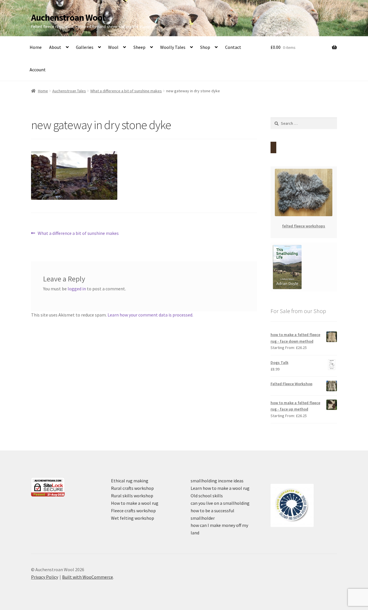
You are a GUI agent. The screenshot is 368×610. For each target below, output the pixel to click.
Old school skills (207, 495)
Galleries (84, 47)
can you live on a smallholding (220, 503)
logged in (77, 288)
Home (36, 47)
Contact (233, 47)
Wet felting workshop (132, 518)
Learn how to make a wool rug (220, 488)
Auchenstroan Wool (68, 17)
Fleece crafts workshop (133, 510)
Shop (205, 47)
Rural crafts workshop (132, 488)
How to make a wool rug (134, 503)
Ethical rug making (129, 481)
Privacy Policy (44, 577)
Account (38, 69)
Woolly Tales (172, 47)
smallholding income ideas (217, 481)
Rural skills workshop (132, 495)
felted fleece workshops (303, 226)
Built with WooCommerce (87, 577)
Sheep (139, 47)
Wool (113, 47)
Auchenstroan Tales (69, 90)
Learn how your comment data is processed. (150, 315)
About (55, 47)
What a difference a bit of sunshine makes (126, 90)
